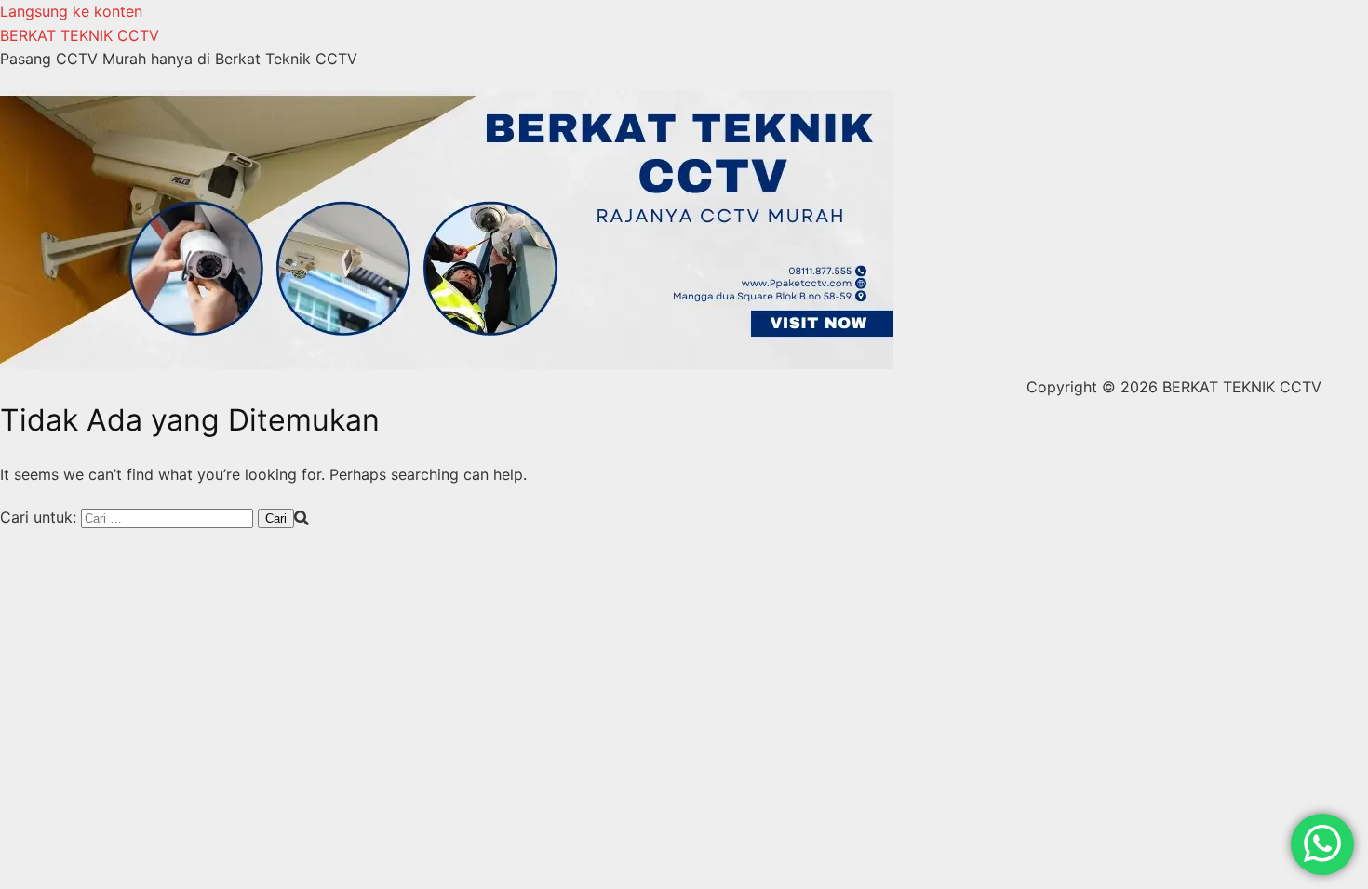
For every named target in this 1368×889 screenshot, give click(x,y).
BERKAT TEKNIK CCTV (79, 35)
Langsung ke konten (71, 11)
